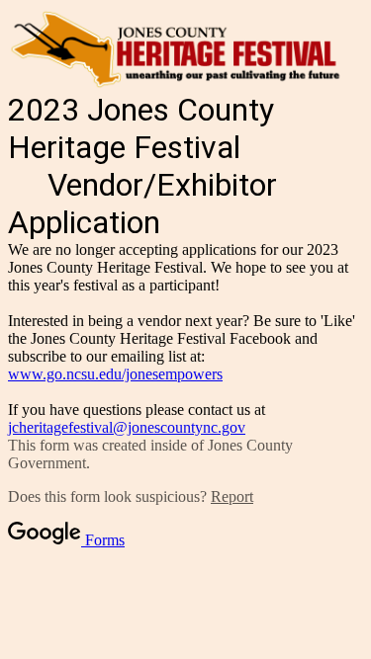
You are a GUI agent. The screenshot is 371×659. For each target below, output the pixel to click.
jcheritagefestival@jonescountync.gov (126, 427)
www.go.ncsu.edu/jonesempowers (115, 374)
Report (232, 496)
